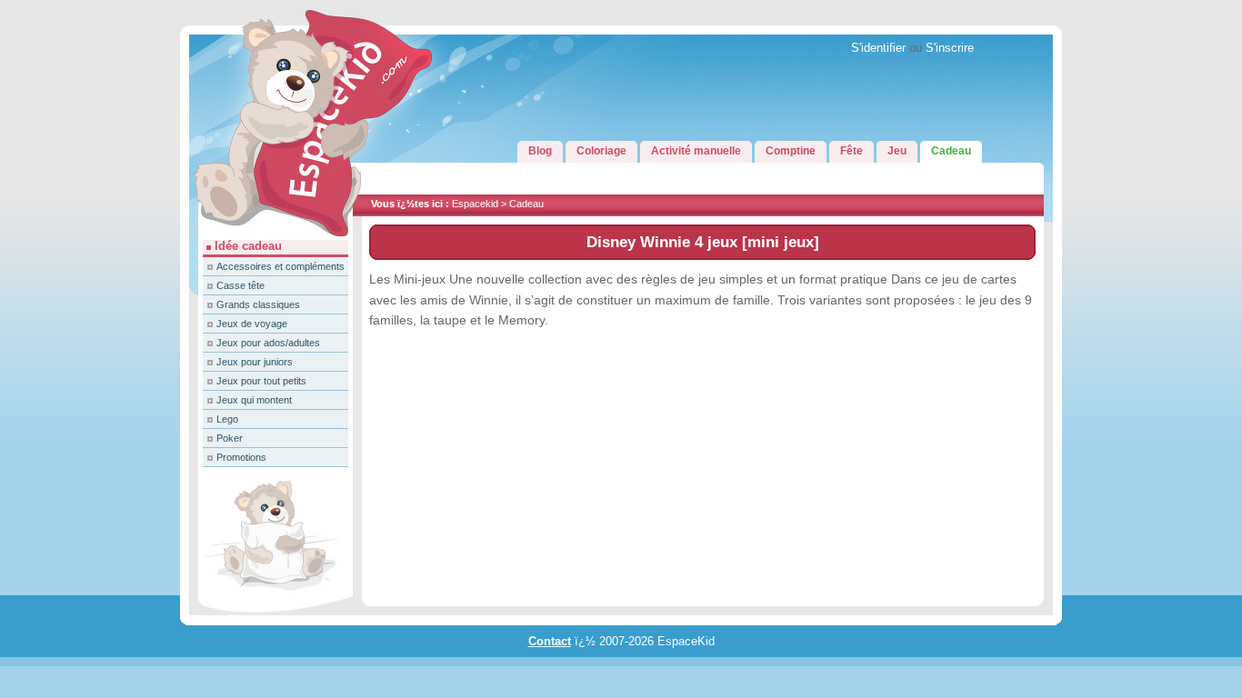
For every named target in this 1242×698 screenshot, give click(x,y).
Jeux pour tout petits (261, 380)
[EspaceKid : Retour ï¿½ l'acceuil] (271, 236)
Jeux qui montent (254, 399)
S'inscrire (950, 48)
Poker (229, 438)
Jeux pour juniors (254, 361)
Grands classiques (258, 304)
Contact (549, 641)
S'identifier (878, 48)
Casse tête (240, 285)
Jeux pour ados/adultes (268, 342)
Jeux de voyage (251, 323)
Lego (227, 419)
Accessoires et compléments (280, 266)
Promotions (241, 457)
